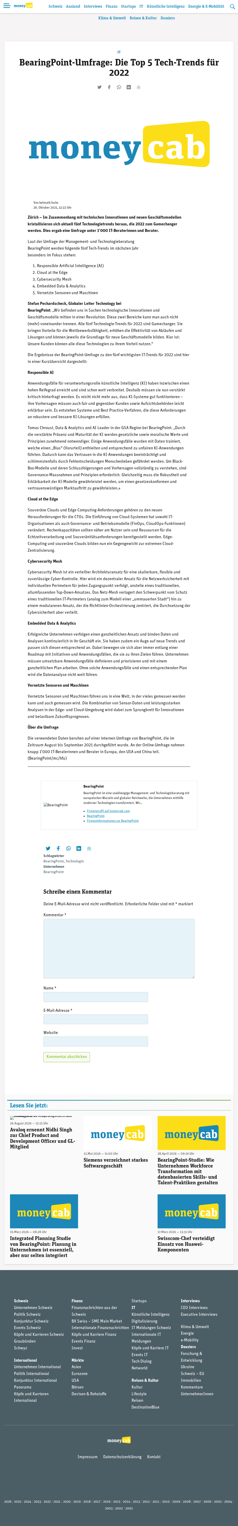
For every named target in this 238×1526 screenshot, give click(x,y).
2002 (119, 1508)
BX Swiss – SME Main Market (97, 1321)
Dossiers (168, 18)
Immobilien (191, 1381)
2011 (155, 1502)
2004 (228, 1502)
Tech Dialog (142, 1362)
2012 (146, 1502)
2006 (207, 1502)
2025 (17, 1502)
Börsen (77, 1387)
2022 (47, 1502)
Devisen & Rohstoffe (89, 1394)
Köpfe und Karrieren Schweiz (39, 1335)
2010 (166, 1502)
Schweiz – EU (192, 1374)
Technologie (75, 861)
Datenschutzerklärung (122, 1457)
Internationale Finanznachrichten (100, 1328)
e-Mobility (190, 1340)
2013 (136, 1502)
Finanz (111, 7)
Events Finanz (84, 1342)
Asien (76, 1367)
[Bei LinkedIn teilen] (128, 87)
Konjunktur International (35, 1381)
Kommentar (54, 915)
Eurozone (80, 1374)
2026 (7, 1502)
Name (49, 988)
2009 (176, 1502)
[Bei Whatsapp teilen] (119, 87)
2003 (108, 1508)
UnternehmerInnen (197, 1394)
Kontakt (154, 1457)
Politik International (31, 1374)
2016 (106, 1502)
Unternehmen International (37, 1367)
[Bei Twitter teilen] (99, 87)
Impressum (88, 1457)
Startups (128, 7)
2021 (56, 1502)
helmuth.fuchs (48, 203)
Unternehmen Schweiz (33, 1308)
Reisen (137, 1401)
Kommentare (192, 1387)
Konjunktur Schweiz (31, 1321)
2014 (126, 1502)
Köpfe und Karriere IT (150, 1348)
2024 (27, 1502)
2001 (129, 1508)
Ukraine (187, 1367)
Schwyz (20, 1348)
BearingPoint (96, 816)
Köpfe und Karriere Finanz (94, 1335)
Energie (187, 1334)
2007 (197, 1502)
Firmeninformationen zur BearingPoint (113, 821)
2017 (96, 1502)
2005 (217, 1502)
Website (50, 1033)
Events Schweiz (27, 1328)
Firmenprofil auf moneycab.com (108, 811)
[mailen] (138, 87)
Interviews (93, 7)
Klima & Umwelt (112, 18)
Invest (77, 1348)
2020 (67, 1502)
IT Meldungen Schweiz (151, 1328)
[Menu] (7, 6)
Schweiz (55, 7)
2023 (37, 1502)
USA (75, 1381)
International (25, 1361)
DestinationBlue (145, 1407)
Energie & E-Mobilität (206, 7)
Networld (140, 1368)
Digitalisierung (144, 1321)
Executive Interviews (199, 1315)
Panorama (22, 1387)
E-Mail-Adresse (58, 1011)
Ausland (73, 7)
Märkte (78, 1361)
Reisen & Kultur (143, 18)
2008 (187, 1502)
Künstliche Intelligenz (166, 7)
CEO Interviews (194, 1308)
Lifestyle (139, 1394)
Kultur (137, 1387)
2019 (77, 1502)
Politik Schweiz (27, 1315)
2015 (116, 1502)
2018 (87, 1502)
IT (141, 7)
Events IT (140, 1355)
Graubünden (25, 1342)
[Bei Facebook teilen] (109, 87)
